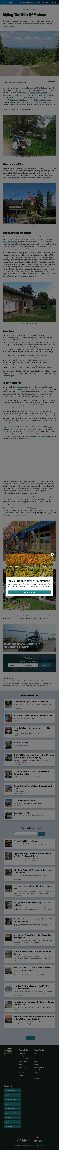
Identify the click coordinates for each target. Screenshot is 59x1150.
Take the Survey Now (29, 592)
